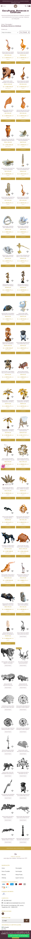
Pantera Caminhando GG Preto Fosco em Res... (8, 546)
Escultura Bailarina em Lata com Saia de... (8, 751)
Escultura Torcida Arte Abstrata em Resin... (7, 227)
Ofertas (4, 878)
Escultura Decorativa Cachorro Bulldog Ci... (23, 343)
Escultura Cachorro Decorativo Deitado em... (8, 314)
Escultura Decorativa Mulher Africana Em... (23, 839)
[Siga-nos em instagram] (3, 913)
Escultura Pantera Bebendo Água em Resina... (8, 604)
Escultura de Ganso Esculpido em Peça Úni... (8, 53)
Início (2, 24)
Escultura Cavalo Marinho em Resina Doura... (8, 285)
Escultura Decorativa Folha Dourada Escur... (8, 169)
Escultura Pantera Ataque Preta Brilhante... (8, 517)
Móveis (4, 874)
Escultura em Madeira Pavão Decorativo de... (7, 795)
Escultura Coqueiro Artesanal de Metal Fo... (8, 401)
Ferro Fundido (6, 871)
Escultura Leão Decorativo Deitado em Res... (23, 751)
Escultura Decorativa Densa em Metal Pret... (8, 729)
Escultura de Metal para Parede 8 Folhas (8, 459)
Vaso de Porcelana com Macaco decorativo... (23, 430)
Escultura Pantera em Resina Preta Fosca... (7, 839)
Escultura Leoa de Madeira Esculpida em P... (8, 773)
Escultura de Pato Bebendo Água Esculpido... (7, 111)
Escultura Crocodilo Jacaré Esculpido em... (7, 575)
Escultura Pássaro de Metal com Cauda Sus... (23, 256)
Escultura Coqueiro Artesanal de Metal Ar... (8, 430)
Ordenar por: (4, 29)
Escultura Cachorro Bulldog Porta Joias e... (8, 372)
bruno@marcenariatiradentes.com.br (14, 903)
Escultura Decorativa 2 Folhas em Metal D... (8, 198)
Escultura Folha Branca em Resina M (8, 633)
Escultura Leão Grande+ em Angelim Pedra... (8, 82)
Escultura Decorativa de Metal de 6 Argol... (23, 517)
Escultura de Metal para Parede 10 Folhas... (8, 817)
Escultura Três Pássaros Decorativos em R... (23, 314)
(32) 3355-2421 (7, 900)
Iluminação (19, 871)
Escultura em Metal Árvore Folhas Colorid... (23, 773)
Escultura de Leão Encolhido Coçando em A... (23, 546)
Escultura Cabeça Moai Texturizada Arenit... (23, 604)
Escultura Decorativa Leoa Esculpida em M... (23, 817)
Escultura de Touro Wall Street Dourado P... (23, 488)
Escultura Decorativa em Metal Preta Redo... (23, 706)
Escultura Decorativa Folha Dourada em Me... (23, 169)
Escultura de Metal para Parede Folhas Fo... (23, 459)
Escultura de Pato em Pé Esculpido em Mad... (23, 111)
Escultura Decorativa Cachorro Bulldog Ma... (23, 795)
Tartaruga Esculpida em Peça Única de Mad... (8, 706)
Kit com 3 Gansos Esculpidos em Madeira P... (23, 662)
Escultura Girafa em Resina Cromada (23, 575)
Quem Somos (20, 878)
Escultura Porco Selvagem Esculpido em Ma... (23, 372)
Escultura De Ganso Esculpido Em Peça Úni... (23, 53)
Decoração (8, 24)
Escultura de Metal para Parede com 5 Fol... (8, 488)
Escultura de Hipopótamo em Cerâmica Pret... (8, 684)
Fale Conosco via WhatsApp (19, 935)
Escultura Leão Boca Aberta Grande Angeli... (8, 662)
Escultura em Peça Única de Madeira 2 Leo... (7, 343)
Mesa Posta (19, 874)
